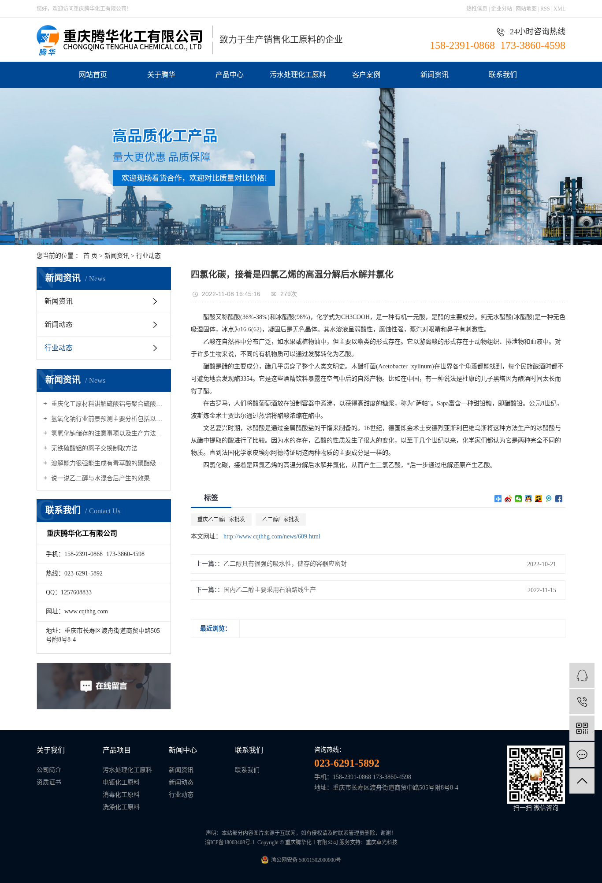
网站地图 (527, 9)
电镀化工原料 (121, 782)
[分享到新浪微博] (508, 498)
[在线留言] (582, 754)
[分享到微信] (518, 498)
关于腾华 (161, 74)
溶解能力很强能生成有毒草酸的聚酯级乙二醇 (106, 463)
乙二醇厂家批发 (280, 519)
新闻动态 (59, 324)
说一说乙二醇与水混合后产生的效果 (99, 478)
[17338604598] (582, 701)
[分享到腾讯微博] (549, 498)
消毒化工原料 (121, 794)
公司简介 (49, 770)
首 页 (90, 255)
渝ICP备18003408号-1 (230, 842)
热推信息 (476, 9)
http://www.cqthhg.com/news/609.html (271, 536)
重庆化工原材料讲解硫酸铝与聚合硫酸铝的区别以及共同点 (106, 404)
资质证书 (49, 782)
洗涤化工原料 (121, 807)
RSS (545, 9)
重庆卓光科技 (382, 842)
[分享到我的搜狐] (539, 498)
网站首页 (93, 74)
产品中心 (230, 74)
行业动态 (148, 255)
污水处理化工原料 (298, 74)
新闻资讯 (434, 74)
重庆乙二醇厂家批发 (221, 519)
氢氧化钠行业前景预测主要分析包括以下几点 (106, 419)
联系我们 (503, 74)
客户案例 (366, 74)
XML (559, 9)
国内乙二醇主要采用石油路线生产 (269, 589)
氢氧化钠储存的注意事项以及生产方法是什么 (106, 433)
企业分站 (501, 9)
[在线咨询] (582, 675)
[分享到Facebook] (559, 498)
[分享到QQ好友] (528, 498)
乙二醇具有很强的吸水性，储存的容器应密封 (285, 563)
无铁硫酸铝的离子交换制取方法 (93, 448)
